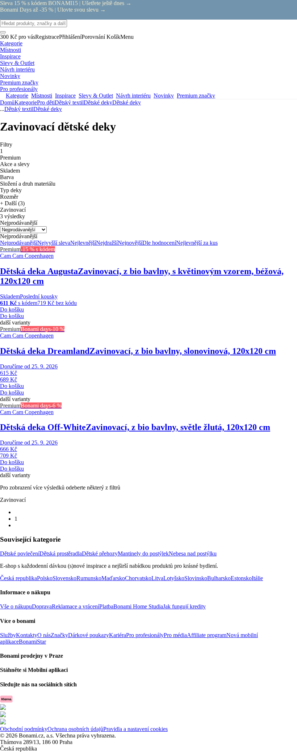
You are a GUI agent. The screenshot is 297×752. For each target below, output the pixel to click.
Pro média (175, 635)
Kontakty (26, 635)
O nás (44, 635)
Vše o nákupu (16, 606)
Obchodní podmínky (23, 729)
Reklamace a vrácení (75, 606)
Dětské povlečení (19, 553)
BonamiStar (32, 642)
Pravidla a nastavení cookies (135, 729)
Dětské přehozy (100, 553)
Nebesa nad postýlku (193, 553)
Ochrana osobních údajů (75, 729)
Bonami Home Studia (138, 606)
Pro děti (46, 102)
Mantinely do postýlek (143, 553)
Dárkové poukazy (88, 635)
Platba (106, 606)
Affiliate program (206, 635)
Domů (7, 102)
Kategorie (25, 102)
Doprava (42, 606)
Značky (59, 635)
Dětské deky (126, 102)
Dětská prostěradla (60, 553)
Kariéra (117, 635)
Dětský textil (69, 102)
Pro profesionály (145, 635)
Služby (8, 635)
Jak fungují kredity (184, 606)
